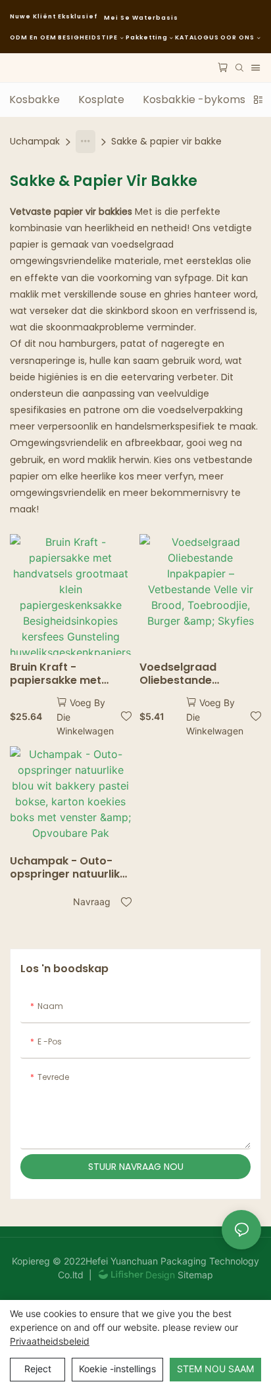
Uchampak (35, 141)
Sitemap (194, 1274)
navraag (92, 901)
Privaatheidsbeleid (49, 1341)
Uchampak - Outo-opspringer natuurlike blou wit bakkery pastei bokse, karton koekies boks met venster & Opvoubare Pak (68, 868)
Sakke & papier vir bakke (166, 141)
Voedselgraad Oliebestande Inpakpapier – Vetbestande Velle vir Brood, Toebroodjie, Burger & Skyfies (197, 674)
